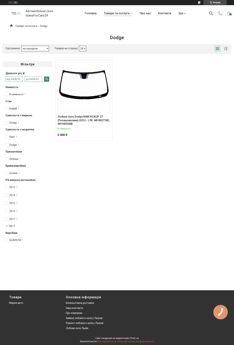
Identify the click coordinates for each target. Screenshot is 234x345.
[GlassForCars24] (16, 13)
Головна (91, 13)
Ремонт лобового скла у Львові (84, 323)
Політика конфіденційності (140, 341)
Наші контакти (74, 308)
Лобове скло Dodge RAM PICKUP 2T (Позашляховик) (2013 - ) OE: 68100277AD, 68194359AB (84, 120)
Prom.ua (134, 338)
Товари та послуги (117, 13)
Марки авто (16, 302)
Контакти (164, 13)
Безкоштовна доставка (80, 302)
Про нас (145, 13)
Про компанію (74, 312)
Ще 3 (12, 225)
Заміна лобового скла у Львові (84, 318)
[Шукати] (211, 13)
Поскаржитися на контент (111, 341)
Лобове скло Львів (77, 328)
